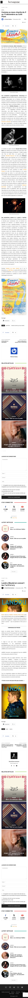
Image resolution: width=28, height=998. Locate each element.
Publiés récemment (6, 992)
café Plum (8, 325)
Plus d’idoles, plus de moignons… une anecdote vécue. (17, 566)
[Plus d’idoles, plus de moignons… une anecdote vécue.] (5, 565)
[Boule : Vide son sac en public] (14, 406)
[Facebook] (5, 987)
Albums (14, 416)
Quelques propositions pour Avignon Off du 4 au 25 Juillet (18, 557)
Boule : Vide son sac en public (14, 418)
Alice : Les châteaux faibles (14, 391)
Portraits (23, 992)
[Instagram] (10, 987)
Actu (6, 7)
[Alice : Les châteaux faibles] (14, 379)
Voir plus (13, 571)
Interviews (18, 992)
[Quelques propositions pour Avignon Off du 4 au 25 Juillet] (5, 556)
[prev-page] (2, 451)
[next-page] (5, 451)
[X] (18, 987)
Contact (17, 993)
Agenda (14, 442)
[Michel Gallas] (2, 19)
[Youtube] (22, 987)
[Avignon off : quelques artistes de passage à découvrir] (14, 434)
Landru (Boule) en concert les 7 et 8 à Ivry (21, 342)
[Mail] (14, 987)
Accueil (2, 7)
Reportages (11, 993)
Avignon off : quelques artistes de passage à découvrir (14, 445)
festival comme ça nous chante (17, 325)
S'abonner (22, 506)
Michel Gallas (8, 19)
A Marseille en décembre (4, 342)
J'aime (5, 506)
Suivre (14, 506)
